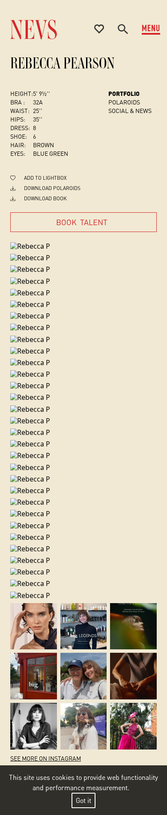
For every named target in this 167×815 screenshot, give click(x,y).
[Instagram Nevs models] (33, 626)
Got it (83, 800)
